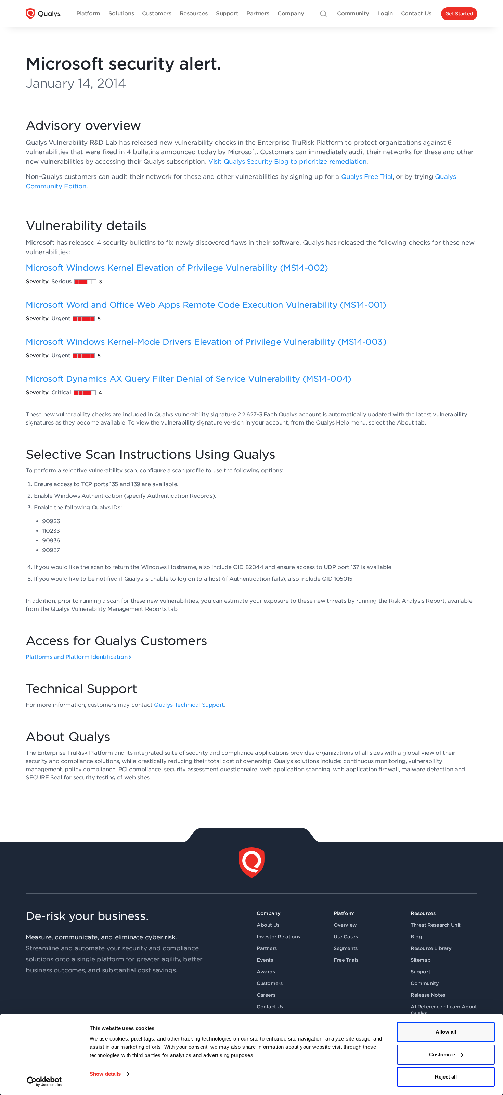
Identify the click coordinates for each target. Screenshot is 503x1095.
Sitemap (420, 960)
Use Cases (346, 936)
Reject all (446, 1077)
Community (425, 983)
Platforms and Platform (76, 657)
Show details (105, 1074)
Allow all (446, 1032)
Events (265, 960)
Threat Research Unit (436, 925)
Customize (442, 1054)
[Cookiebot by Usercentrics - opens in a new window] (44, 1081)
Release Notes (428, 995)
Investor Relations (278, 936)
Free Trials (346, 960)
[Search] (323, 14)
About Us (268, 925)
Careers (266, 995)
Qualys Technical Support (189, 705)
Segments (346, 948)
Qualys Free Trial (366, 176)
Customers (269, 983)
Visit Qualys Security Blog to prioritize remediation (287, 161)
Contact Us (270, 1006)
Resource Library (431, 948)
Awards (266, 971)
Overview (345, 925)
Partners (267, 948)
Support (420, 971)
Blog (416, 936)
